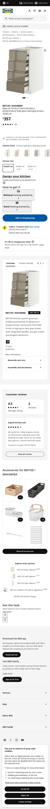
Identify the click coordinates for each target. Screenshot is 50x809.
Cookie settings (25, 802)
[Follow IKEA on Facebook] (5, 740)
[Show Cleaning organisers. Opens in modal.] (36, 490)
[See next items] (41, 263)
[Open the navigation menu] (44, 10)
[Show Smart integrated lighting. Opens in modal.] (14, 535)
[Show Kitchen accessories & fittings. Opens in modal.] (36, 535)
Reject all (25, 795)
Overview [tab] (10, 263)
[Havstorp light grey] (37, 153)
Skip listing (7, 611)
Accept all (25, 789)
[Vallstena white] (7, 153)
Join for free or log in (17, 229)
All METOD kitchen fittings (25, 596)
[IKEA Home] (8, 11)
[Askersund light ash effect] (17, 153)
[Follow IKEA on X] (10, 740)
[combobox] (24, 18)
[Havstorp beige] (27, 153)
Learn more (7, 673)
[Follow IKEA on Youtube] (22, 740)
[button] (11, 345)
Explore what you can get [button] (19, 232)
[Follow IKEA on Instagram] (16, 740)
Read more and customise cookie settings (23, 782)
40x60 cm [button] (7, 113)
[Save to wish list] (44, 50)
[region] (25, 70)
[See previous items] (5, 615)
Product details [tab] (26, 263)
